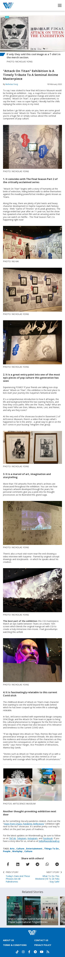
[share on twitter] (27, 864)
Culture (20, 848)
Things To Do (51, 848)
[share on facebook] (8, 864)
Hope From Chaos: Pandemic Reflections (24, 823)
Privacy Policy (42, 945)
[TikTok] (17, 951)
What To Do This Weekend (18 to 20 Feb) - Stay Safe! (47, 877)
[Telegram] (35, 951)
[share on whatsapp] (47, 864)
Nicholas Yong (12, 84)
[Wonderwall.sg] (8, 5)
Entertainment (34, 848)
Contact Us (41, 940)
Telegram (21, 838)
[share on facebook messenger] (57, 864)
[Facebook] (29, 951)
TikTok (12, 838)
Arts (12, 848)
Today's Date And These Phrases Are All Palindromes (18, 877)
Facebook (48, 838)
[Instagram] (23, 951)
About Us (8, 940)
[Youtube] (41, 951)
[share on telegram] (37, 864)
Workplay (17, 851)
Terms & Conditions (15, 945)
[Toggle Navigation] (59, 5)
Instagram (32, 838)
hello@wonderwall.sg (49, 841)
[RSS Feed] (47, 951)
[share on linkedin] (18, 864)
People (6, 851)
